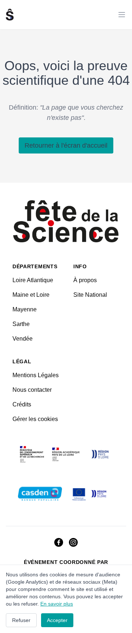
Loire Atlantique (32, 280)
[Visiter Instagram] (73, 542)
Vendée (22, 339)
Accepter (57, 620)
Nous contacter (32, 390)
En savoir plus (56, 604)
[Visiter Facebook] (58, 542)
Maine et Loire (31, 295)
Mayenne (24, 309)
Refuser (21, 620)
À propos (85, 280)
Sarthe (21, 324)
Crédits (21, 404)
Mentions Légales (35, 375)
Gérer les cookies (35, 419)
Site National (90, 295)
